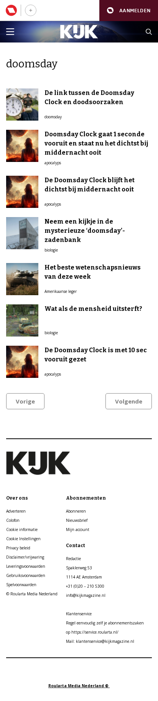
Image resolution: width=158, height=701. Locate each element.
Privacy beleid (18, 548)
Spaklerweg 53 (79, 567)
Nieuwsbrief (76, 520)
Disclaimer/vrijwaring (25, 557)
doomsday (53, 116)
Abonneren (76, 511)
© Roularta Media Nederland (32, 593)
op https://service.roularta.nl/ (92, 632)
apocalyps (52, 162)
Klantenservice (79, 613)
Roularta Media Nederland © (79, 685)
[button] (128, 10)
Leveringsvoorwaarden (25, 566)
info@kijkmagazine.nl (85, 595)
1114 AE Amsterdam (84, 577)
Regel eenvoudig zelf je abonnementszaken (105, 623)
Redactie (73, 558)
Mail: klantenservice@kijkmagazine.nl (100, 641)
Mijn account (77, 529)
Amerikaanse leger (60, 291)
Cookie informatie (22, 529)
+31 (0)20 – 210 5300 (85, 586)
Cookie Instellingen (23, 538)
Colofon (13, 520)
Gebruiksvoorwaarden (25, 575)
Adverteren (16, 511)
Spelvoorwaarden (21, 584)
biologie (51, 250)
